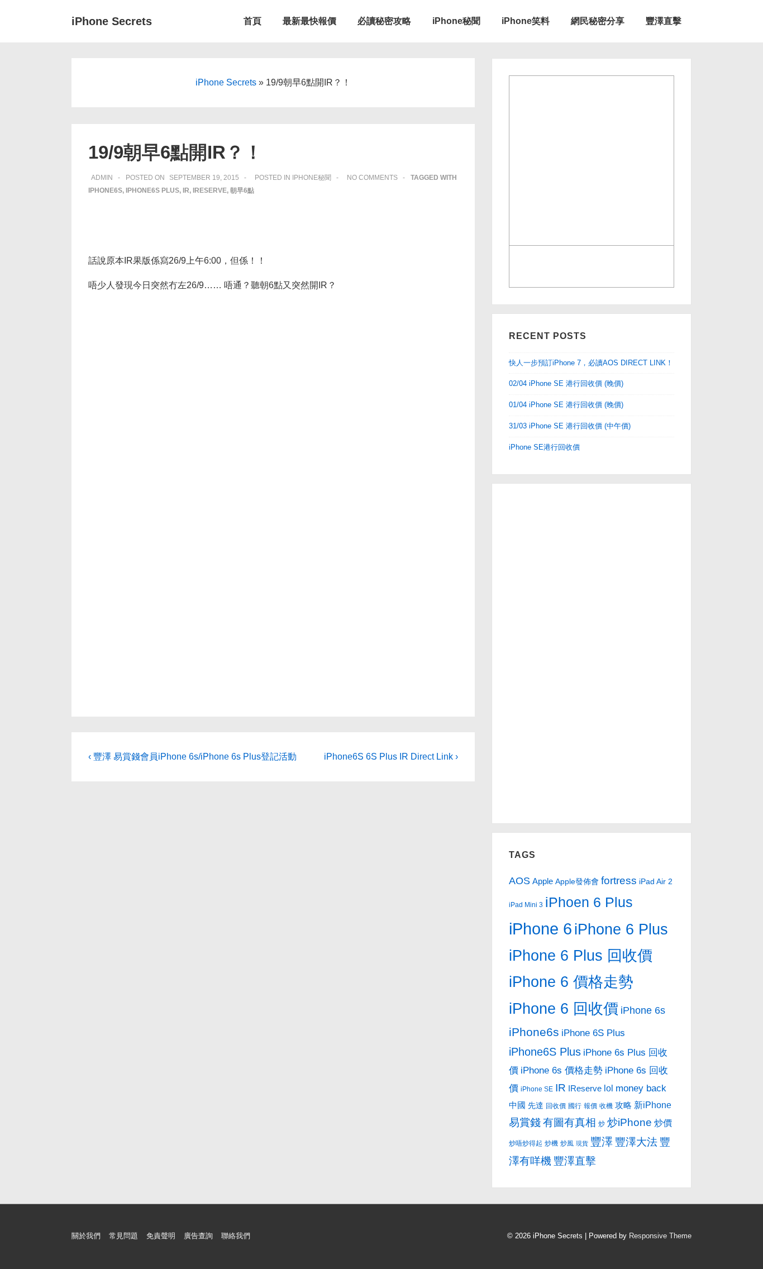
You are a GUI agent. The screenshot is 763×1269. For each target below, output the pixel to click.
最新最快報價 (309, 21)
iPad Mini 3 (526, 905)
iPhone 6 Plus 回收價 (580, 955)
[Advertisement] (576, 651)
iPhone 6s (643, 1010)
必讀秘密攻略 (384, 21)
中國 (517, 1105)
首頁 (252, 21)
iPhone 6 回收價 (563, 1008)
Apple (542, 881)
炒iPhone (629, 1122)
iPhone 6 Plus (621, 929)
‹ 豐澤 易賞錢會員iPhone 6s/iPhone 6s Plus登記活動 (192, 756)
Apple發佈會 (577, 881)
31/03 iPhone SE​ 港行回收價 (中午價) (570, 426)
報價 (590, 1106)
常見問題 (123, 1236)
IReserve (210, 190)
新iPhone (652, 1105)
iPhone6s (105, 190)
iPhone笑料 (526, 21)
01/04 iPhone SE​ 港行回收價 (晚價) (566, 404)
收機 (606, 1106)
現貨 (582, 1143)
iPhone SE (537, 1089)
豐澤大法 (636, 1142)
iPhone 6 (540, 928)
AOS (519, 880)
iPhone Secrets (111, 21)
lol (608, 1088)
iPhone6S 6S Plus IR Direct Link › (391, 756)
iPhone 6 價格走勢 (571, 982)
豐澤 (601, 1142)
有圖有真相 (569, 1122)
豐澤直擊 (663, 21)
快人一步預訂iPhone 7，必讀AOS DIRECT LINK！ (591, 363)
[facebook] (379, 1238)
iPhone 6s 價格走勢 (562, 1070)
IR (186, 190)
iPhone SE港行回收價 (544, 447)
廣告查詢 (198, 1236)
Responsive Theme (660, 1236)
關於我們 (86, 1236)
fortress (619, 880)
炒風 (567, 1143)
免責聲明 (160, 1236)
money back (641, 1088)
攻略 (623, 1105)
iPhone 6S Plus (593, 1032)
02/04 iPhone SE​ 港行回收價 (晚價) (566, 383)
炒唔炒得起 (525, 1143)
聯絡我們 (235, 1236)
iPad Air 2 (656, 881)
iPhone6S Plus (152, 190)
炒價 (663, 1123)
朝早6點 (242, 190)
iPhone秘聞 (456, 21)
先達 (535, 1105)
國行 (574, 1106)
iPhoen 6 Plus (589, 902)
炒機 (551, 1143)
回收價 (556, 1106)
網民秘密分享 (597, 21)
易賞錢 (525, 1122)
